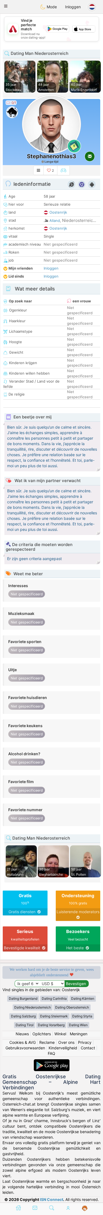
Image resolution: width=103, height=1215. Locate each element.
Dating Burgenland (23, 998)
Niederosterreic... (79, 220)
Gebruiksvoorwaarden (25, 1047)
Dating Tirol (25, 1025)
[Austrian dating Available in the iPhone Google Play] (51, 1062)
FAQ (51, 1053)
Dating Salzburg (23, 1016)
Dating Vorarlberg (51, 1025)
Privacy (84, 1042)
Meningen (78, 1033)
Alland (54, 220)
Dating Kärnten (82, 998)
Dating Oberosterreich (72, 1007)
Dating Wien (78, 1025)
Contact (88, 1047)
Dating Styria (82, 1016)
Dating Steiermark (54, 1016)
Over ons (66, 1042)
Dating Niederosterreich (32, 1007)
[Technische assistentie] (85, 1208)
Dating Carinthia (54, 998)
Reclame (47, 1042)
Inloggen (73, 6)
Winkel (60, 1033)
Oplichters (41, 1033)
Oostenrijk (58, 212)
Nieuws (22, 1033)
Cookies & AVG (22, 1042)
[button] (6, 6)
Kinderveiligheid (63, 1047)
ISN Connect (51, 1199)
